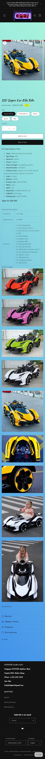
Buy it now (22, 142)
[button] (4, 15)
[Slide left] (17, 94)
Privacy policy (18, 755)
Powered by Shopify (25, 751)
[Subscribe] (33, 720)
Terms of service (28, 755)
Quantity (4, 123)
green (6, 119)
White (35, 114)
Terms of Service (10, 702)
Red (15, 119)
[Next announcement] (41, 4)
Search (6, 697)
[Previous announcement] (4, 4)
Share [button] (6, 639)
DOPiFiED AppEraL (14, 751)
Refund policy (9, 707)
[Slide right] (27, 94)
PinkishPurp (23, 114)
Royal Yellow (8, 114)
